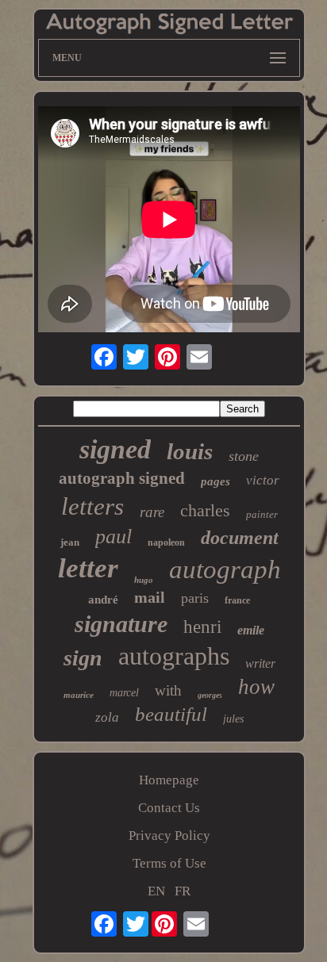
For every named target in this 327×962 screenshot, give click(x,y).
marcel (124, 693)
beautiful (171, 714)
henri (202, 627)
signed (115, 449)
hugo (143, 579)
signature (121, 624)
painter (262, 514)
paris (195, 598)
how (256, 687)
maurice (78, 694)
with (168, 690)
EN (156, 891)
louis (190, 451)
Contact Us (169, 807)
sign (82, 658)
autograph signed (122, 478)
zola (107, 717)
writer (260, 663)
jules (233, 719)
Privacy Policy (169, 835)
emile (250, 630)
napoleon (166, 542)
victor (262, 480)
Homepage (169, 780)
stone (244, 456)
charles (205, 510)
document (240, 537)
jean (69, 542)
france (237, 600)
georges (210, 695)
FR (182, 891)
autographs (173, 656)
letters (92, 506)
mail (149, 597)
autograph (225, 569)
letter (88, 568)
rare (152, 512)
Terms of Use (169, 863)
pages (215, 481)
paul (113, 536)
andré (103, 599)
